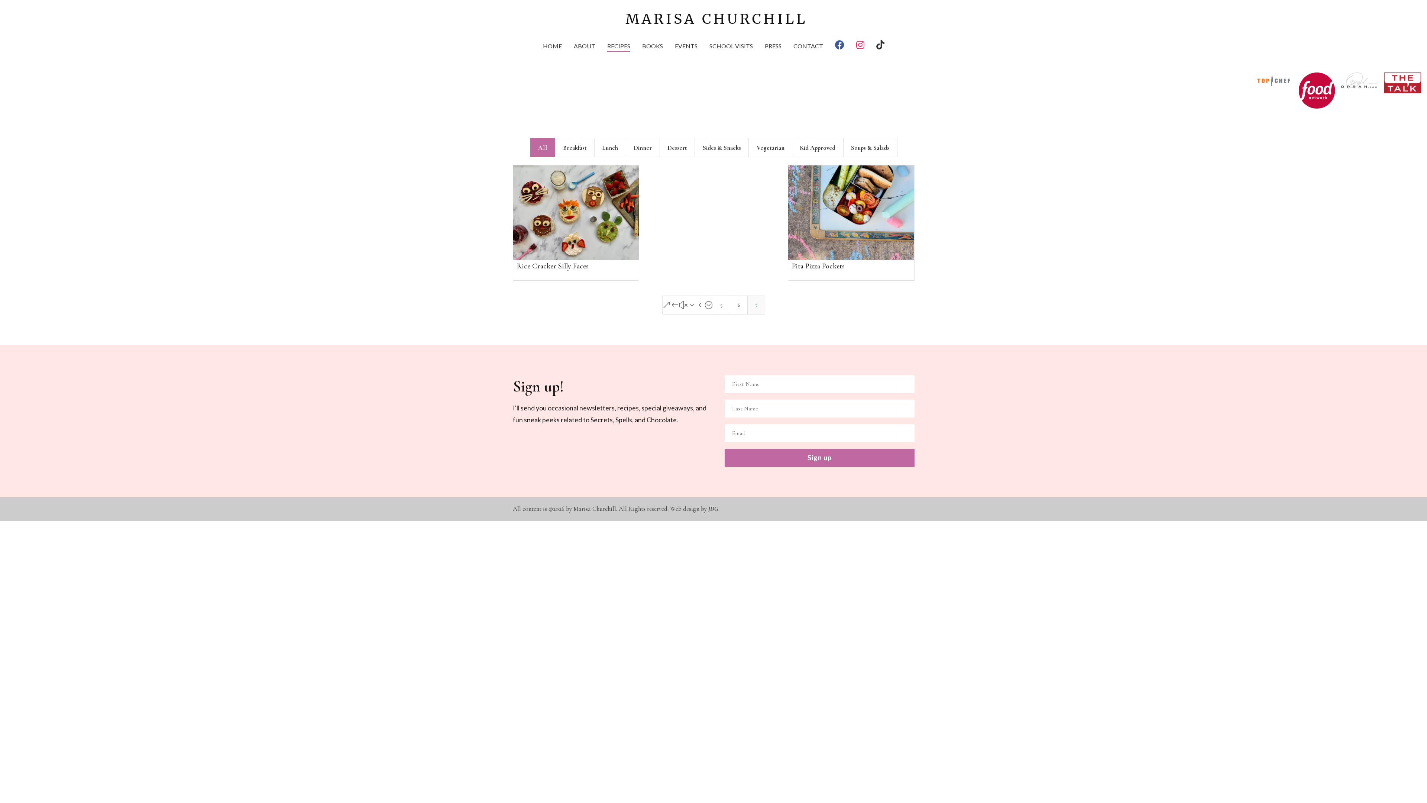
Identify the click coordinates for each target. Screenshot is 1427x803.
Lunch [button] (610, 148)
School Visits (731, 46)
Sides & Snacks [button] (722, 148)
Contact (808, 46)
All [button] (542, 148)
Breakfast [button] (575, 148)
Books (652, 46)
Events (686, 46)
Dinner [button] (643, 148)
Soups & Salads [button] (870, 148)
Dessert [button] (677, 148)
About (584, 46)
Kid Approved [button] (817, 148)
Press (773, 46)
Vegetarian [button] (770, 148)
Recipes (618, 46)
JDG (713, 509)
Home (552, 46)
